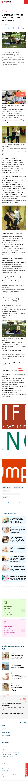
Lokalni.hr (4, 754)
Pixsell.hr (4, 756)
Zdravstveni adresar (7, 739)
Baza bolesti (5, 742)
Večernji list (4, 752)
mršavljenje (6, 490)
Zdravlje (4, 722)
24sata (15, 754)
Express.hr (10, 756)
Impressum (4, 766)
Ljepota (4, 728)
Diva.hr (20, 752)
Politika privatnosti (6, 770)
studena (5, 497)
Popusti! (20, 754)
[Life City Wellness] (14, 416)
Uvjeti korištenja (6, 768)
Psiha (3, 725)
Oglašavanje (5, 764)
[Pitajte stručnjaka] (27, 769)
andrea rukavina (7, 487)
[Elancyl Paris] (14, 444)
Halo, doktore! (6, 735)
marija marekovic (18, 487)
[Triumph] (14, 471)
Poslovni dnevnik (13, 752)
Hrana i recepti (6, 732)
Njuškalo (10, 754)
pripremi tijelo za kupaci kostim (11, 494)
